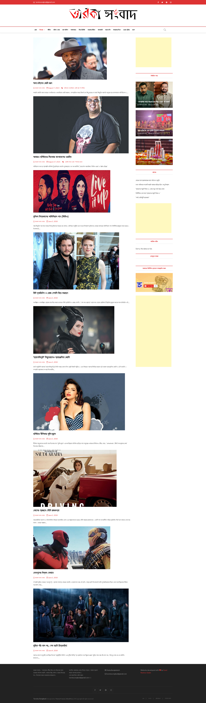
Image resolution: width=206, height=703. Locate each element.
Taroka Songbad (39, 699)
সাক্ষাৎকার (73, 30)
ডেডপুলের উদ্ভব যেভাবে (43, 572)
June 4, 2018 (53, 650)
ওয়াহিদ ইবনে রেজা (69, 162)
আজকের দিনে (116, 30)
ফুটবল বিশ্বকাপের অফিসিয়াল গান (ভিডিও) (51, 216)
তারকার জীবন (91, 30)
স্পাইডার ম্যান (78, 162)
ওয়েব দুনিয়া (126, 30)
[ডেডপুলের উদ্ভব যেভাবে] (82, 547)
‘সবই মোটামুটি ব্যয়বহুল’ (142, 197)
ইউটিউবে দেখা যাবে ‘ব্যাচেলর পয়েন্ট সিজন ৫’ (148, 193)
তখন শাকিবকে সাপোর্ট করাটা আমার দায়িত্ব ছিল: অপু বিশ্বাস (152, 184)
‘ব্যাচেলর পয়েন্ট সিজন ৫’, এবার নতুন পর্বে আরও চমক (150, 189)
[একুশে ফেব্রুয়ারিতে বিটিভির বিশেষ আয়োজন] (154, 152)
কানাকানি (100, 30)
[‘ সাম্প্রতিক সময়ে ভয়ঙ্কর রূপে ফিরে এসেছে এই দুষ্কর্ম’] (154, 95)
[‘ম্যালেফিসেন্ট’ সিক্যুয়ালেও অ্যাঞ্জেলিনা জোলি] (82, 330)
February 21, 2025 (155, 162)
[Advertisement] (153, 52)
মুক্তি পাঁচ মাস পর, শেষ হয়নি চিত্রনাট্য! (50, 645)
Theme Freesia (60, 699)
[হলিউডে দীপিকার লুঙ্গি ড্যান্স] (82, 401)
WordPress (70, 699)
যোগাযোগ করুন (168, 698)
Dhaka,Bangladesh (113, 670)
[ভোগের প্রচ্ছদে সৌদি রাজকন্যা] (82, 478)
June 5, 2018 (53, 221)
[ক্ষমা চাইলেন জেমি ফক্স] (82, 58)
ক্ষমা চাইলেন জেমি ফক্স (42, 83)
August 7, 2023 (53, 88)
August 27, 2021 (54, 162)
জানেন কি (107, 30)
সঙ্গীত (49, 30)
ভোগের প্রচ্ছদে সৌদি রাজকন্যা (46, 510)
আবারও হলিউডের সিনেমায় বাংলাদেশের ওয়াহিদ (52, 156)
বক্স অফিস (65, 30)
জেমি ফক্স (77, 88)
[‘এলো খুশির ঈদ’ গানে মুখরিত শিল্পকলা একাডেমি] (154, 123)
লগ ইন (149, 698)
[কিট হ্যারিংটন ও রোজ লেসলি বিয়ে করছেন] (82, 260)
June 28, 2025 (154, 104)
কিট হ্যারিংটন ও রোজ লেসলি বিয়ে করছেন (50, 293)
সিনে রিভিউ (82, 30)
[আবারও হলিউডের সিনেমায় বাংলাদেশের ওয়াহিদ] (82, 124)
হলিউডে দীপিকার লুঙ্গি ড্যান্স (44, 433)
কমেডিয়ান (71, 88)
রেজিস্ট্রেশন (158, 698)
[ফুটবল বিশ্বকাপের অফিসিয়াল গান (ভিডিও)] (82, 191)
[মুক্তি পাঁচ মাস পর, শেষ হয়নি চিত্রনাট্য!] (82, 615)
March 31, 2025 (154, 133)
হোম (35, 30)
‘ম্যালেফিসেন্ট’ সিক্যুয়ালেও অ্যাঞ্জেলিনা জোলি (51, 357)
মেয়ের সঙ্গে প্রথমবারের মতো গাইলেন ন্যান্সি (148, 180)
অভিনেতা (66, 88)
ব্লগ (133, 30)
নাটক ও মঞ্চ (56, 30)
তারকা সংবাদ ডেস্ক (40, 88)
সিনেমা (41, 30)
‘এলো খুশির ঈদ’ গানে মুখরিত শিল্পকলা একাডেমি (150, 130)
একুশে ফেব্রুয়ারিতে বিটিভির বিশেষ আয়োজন (149, 159)
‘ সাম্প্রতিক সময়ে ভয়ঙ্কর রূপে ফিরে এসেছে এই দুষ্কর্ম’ (153, 101)
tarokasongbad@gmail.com (45, 2)
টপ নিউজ (82, 88)
